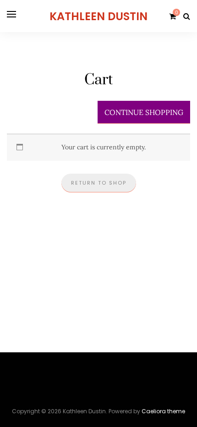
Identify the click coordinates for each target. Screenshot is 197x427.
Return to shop (98, 182)
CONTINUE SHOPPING (143, 112)
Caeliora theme (163, 411)
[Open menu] (11, 14)
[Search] (186, 16)
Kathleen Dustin (98, 16)
